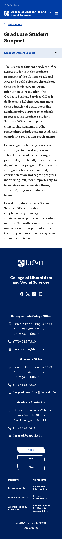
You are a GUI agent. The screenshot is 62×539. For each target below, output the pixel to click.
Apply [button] (31, 449)
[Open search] (50, 13)
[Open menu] (56, 13)
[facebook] (21, 294)
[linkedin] (34, 294)
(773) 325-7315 (24, 428)
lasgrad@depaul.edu (27, 435)
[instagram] (40, 294)
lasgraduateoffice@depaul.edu (34, 392)
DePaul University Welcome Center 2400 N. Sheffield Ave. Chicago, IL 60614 (33, 415)
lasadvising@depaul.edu (30, 349)
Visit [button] (31, 458)
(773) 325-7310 (24, 341)
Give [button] (31, 467)
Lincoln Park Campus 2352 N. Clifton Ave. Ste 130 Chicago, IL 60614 (32, 329)
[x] (28, 294)
